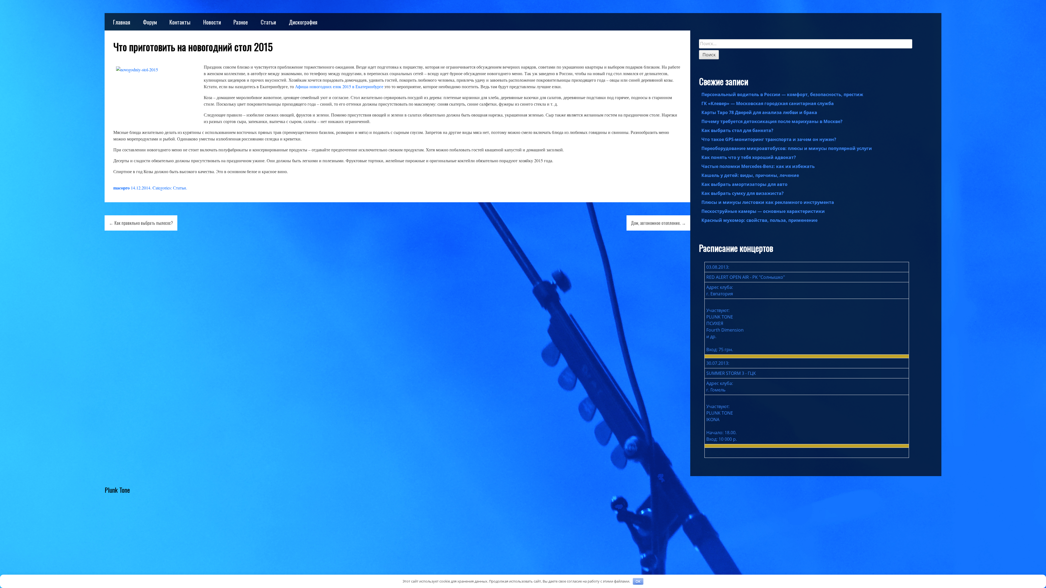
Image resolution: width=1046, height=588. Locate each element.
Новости (212, 22)
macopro (121, 188)
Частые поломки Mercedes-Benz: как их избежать (758, 166)
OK (637, 581)
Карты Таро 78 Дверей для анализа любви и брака (759, 112)
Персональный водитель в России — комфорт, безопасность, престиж (782, 94)
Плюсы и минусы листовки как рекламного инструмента (767, 202)
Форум (150, 22)
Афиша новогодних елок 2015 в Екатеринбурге (339, 86)
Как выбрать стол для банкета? (737, 130)
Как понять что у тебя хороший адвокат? (748, 157)
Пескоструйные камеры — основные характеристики (763, 211)
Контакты (179, 22)
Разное (240, 22)
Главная (121, 22)
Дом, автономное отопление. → (658, 223)
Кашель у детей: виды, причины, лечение (750, 175)
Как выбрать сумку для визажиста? (742, 193)
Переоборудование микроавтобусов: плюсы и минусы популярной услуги (786, 148)
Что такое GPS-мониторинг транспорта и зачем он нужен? (768, 139)
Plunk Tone (117, 490)
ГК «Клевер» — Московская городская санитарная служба (767, 103)
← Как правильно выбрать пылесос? (141, 223)
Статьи (268, 22)
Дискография (303, 22)
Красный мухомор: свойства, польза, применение (759, 220)
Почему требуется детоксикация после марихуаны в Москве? (772, 121)
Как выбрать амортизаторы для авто (744, 184)
